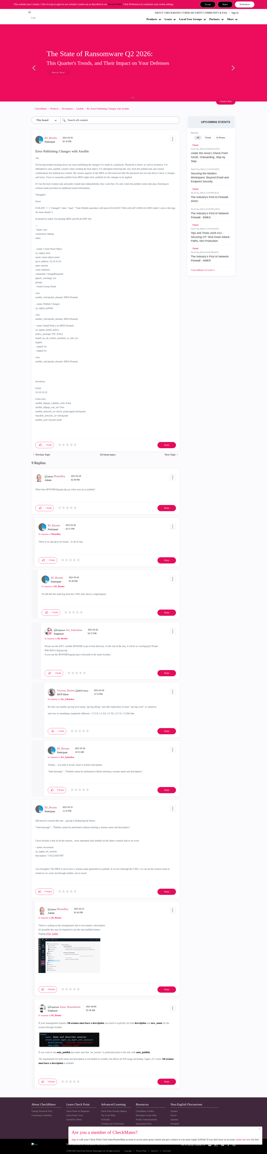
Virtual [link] (208, 137)
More (230, 19)
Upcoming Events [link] (143, 1124)
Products (151, 19)
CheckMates (41, 108)
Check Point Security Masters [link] (114, 1111)
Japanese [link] (174, 1119)
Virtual (195, 145)
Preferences (245, 4)
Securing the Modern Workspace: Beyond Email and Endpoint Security (210, 177)
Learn (168, 19)
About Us (154, 1151)
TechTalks (105, 1119)
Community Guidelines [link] (42, 1115)
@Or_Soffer (52, 933)
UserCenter (167, 1151)
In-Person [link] (220, 137)
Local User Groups (190, 19)
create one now (243, 1139)
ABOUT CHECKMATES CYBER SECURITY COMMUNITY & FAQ (191, 12)
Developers (67, 108)
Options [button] (176, 108)
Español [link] (174, 1111)
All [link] (198, 137)
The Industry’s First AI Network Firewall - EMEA (210, 215)
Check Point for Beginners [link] (77, 1111)
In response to (49, 534)
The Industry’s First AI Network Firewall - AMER (210, 258)
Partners (214, 19)
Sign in (75, 1139)
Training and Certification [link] (112, 1124)
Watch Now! (52, 72)
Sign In (235, 12)
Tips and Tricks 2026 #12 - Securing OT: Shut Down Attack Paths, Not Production (210, 236)
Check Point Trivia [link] (74, 1115)
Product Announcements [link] (146, 1119)
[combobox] (120, 120)
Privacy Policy (115, 4)
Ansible (80, 108)
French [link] (174, 1115)
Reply (166, 445)
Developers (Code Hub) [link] (146, 1115)
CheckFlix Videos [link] (74, 1119)
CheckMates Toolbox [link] (145, 1111)
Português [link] (175, 1124)
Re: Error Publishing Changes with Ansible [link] (108, 108)
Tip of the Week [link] (108, 1115)
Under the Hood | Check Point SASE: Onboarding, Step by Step (209, 157)
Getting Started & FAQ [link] (42, 1111)
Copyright (128, 1151)
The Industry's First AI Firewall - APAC (210, 199)
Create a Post (225, 101)
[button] (208, 4)
